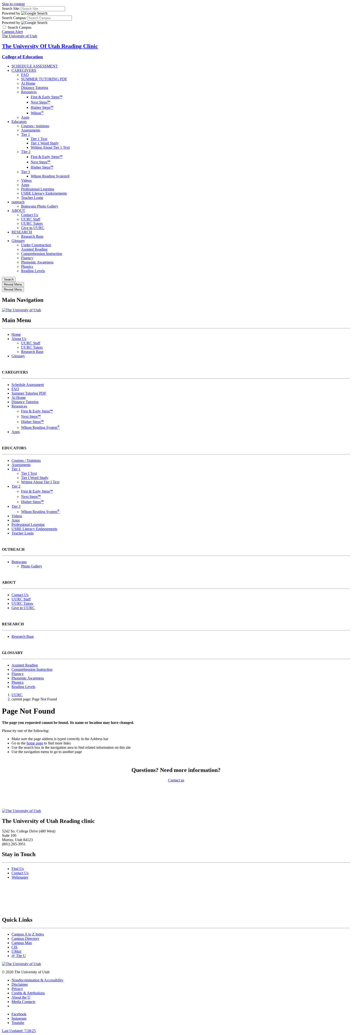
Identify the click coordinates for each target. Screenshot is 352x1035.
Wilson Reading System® (50, 176)
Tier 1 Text (39, 139)
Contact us (176, 780)
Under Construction (36, 245)
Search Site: (11, 8)
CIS (14, 947)
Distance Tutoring (34, 88)
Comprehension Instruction (41, 254)
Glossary (18, 241)
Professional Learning (37, 189)
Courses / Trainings (26, 460)
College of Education (22, 56)
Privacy (17, 989)
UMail (16, 951)
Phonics (27, 266)
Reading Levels (33, 271)
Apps (25, 117)
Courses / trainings (35, 126)
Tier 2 (15, 486)
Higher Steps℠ (42, 107)
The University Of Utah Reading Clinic (50, 46)
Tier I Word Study (34, 478)
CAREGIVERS (23, 70)
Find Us (17, 869)
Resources (29, 92)
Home (16, 334)
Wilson (37, 113)
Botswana (19, 562)
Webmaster (19, 877)
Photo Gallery (31, 566)
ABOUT (18, 211)
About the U (20, 997)
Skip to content (13, 4)
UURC (17, 695)
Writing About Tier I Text (40, 482)
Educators (19, 122)
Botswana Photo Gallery (39, 206)
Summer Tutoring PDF (28, 393)
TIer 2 (25, 152)
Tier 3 (25, 172)
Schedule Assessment (27, 385)
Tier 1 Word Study (45, 143)
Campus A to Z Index (27, 934)
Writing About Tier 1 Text (50, 147)
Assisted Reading (34, 249)
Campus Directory (25, 938)
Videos (26, 180)
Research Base (32, 236)
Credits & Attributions (28, 993)
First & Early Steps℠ (46, 97)
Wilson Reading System (40, 427)
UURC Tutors (32, 223)
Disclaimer (19, 984)
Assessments (30, 130)
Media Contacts (23, 1002)
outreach (17, 202)
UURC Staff (30, 219)
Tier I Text (29, 473)
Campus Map (21, 943)
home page (35, 743)
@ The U (18, 956)
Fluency (27, 258)
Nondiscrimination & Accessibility (37, 980)
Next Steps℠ (40, 102)
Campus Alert (12, 32)
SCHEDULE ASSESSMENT (34, 66)
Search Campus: (14, 18)
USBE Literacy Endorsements (44, 193)
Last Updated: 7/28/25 (19, 1031)
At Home (28, 83)
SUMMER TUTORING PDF (44, 79)
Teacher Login (32, 198)
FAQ (25, 75)
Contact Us (29, 215)
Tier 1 (25, 134)
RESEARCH (21, 232)
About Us (18, 339)
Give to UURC (32, 228)
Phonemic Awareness (37, 262)
